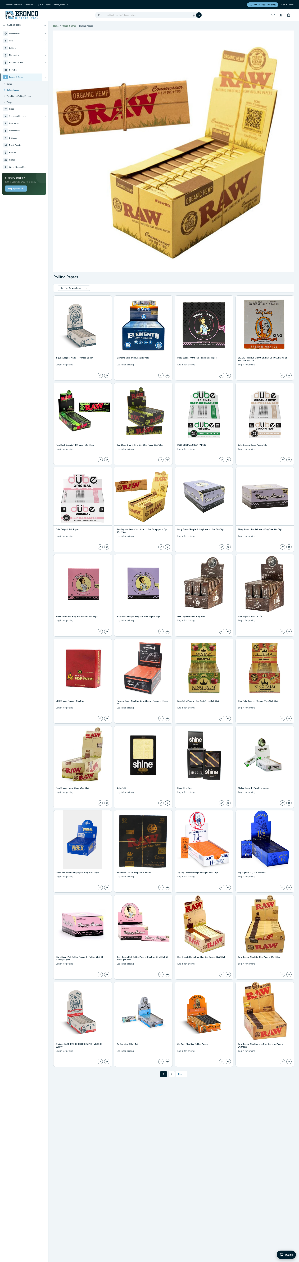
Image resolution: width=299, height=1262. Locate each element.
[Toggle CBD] (45, 40)
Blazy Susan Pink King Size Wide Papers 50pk (77, 616)
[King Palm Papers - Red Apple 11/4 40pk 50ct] (204, 668)
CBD (11, 40)
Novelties (13, 69)
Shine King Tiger (184, 788)
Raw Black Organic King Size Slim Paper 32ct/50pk (140, 445)
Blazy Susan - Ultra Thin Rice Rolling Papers (197, 357)
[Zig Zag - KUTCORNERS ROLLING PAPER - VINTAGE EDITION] (82, 1011)
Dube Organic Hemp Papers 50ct (252, 445)
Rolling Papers (13, 90)
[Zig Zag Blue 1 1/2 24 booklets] (265, 839)
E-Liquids (13, 138)
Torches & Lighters (17, 116)
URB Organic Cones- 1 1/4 (250, 616)
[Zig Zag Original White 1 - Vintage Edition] (82, 325)
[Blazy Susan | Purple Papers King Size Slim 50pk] (265, 496)
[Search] (199, 15)
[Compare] (100, 375)
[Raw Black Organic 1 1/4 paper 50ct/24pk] (82, 412)
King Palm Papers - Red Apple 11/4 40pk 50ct (198, 701)
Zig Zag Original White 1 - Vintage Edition (74, 357)
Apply (291, 4)
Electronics (14, 55)
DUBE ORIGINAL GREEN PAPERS (191, 445)
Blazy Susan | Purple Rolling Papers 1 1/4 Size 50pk (201, 529)
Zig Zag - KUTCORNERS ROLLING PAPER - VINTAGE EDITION (79, 1045)
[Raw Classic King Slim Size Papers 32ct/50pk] (265, 924)
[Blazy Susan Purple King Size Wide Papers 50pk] (143, 583)
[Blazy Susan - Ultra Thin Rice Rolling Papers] (204, 325)
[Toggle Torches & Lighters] (45, 116)
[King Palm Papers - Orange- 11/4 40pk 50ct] (265, 668)
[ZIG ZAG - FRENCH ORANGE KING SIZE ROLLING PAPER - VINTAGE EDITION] (265, 325)
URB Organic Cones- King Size (191, 616)
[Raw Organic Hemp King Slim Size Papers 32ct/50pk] (204, 924)
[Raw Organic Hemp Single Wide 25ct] (82, 755)
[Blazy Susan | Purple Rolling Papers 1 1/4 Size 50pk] (204, 496)
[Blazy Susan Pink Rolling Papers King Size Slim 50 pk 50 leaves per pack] (143, 924)
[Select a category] (99, 15)
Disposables (14, 130)
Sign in (284, 4)
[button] (24, 25)
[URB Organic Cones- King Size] (204, 583)
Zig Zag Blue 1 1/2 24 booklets (252, 872)
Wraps (9, 102)
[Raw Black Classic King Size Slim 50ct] (143, 839)
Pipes (11, 108)
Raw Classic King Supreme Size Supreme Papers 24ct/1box (260, 1045)
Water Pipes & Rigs (17, 167)
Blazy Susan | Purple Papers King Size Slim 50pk (260, 529)
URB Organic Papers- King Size (70, 701)
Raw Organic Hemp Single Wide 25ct (72, 788)
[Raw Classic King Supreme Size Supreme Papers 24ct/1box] (265, 1011)
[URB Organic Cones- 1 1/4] (265, 583)
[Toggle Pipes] (45, 109)
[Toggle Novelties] (45, 70)
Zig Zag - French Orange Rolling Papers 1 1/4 (197, 872)
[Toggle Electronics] (45, 55)
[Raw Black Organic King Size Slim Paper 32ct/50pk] (143, 412)
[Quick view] (106, 375)
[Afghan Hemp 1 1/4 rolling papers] (265, 755)
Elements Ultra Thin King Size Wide (133, 357)
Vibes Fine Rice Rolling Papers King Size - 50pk (77, 872)
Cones (9, 84)
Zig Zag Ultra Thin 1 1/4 (127, 1044)
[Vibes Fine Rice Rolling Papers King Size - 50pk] (82, 839)
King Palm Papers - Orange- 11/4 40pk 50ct (258, 701)
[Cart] (288, 15)
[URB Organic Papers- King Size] (82, 668)
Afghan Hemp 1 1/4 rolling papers (253, 788)
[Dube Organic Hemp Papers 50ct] (265, 412)
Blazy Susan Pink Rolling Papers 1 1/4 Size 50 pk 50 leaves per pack (79, 958)
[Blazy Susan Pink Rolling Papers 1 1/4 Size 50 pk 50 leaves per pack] (82, 924)
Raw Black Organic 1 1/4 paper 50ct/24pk (75, 445)
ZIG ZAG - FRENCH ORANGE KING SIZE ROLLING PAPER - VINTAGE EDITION (263, 359)
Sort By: (64, 288)
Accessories (14, 33)
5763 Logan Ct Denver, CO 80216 (54, 4)
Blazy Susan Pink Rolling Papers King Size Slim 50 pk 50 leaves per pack (142, 958)
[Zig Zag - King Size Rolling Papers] (204, 1011)
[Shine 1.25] (143, 755)
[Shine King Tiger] (204, 755)
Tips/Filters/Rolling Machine (19, 96)
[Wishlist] (273, 15)
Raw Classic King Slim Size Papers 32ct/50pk (259, 957)
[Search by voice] (193, 15)
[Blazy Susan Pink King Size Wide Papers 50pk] (82, 583)
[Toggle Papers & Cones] (45, 77)
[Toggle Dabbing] (45, 48)
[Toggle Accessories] (45, 33)
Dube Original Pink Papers (68, 529)
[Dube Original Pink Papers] (82, 496)
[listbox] (79, 288)
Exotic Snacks (15, 145)
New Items (14, 123)
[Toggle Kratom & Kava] (45, 62)
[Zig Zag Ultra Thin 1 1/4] (143, 1011)
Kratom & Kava (16, 62)
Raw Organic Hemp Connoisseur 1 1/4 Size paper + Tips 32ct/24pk (142, 530)
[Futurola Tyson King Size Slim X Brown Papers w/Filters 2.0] (143, 668)
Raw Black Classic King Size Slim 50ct (134, 872)
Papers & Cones (16, 77)
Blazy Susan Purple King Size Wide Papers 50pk (138, 616)
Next (180, 1074)
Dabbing (12, 48)
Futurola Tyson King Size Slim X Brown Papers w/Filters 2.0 (143, 702)
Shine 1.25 (121, 788)
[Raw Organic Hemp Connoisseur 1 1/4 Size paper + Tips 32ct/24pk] (143, 496)
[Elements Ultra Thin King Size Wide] (143, 325)
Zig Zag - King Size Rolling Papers (192, 1044)
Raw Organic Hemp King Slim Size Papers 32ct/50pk (201, 957)
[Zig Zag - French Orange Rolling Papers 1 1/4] (204, 839)
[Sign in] (280, 15)
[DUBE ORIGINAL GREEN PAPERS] (204, 412)
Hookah (12, 152)
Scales (12, 159)
